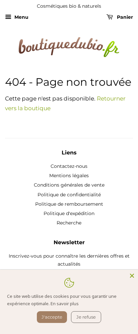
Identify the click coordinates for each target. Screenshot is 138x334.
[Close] (132, 275)
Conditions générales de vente (69, 185)
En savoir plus (65, 303)
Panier (124, 17)
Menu (20, 17)
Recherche (69, 223)
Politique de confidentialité (69, 195)
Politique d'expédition (69, 213)
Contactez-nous (69, 166)
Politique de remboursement (69, 204)
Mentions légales (69, 176)
